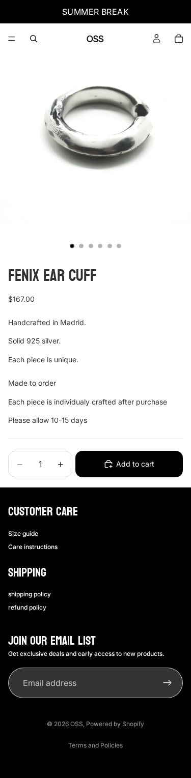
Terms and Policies (95, 745)
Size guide (23, 533)
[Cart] (179, 38)
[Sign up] (167, 683)
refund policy (27, 607)
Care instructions (33, 547)
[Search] (33, 38)
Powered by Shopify (115, 724)
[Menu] (11, 38)
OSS (76, 724)
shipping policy (29, 594)
